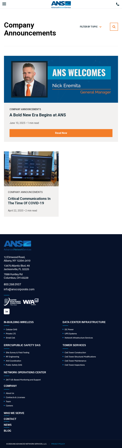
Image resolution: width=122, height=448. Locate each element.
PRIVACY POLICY (58, 444)
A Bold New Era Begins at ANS (38, 115)
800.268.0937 (12, 284)
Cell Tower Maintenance (75, 360)
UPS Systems (71, 333)
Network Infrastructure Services (79, 337)
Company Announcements (25, 109)
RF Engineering (12, 356)
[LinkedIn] (7, 311)
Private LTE (11, 333)
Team (8, 401)
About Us (10, 393)
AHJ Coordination (13, 360)
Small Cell (10, 337)
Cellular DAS (11, 329)
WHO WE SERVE (14, 413)
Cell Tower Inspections (75, 365)
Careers (9, 405)
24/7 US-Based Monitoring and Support (23, 379)
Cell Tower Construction (75, 352)
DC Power (69, 329)
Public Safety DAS (14, 365)
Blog (7, 430)
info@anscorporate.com (19, 289)
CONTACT (10, 419)
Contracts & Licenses (15, 397)
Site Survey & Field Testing (17, 352)
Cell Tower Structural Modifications (80, 356)
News (8, 425)
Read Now (61, 132)
